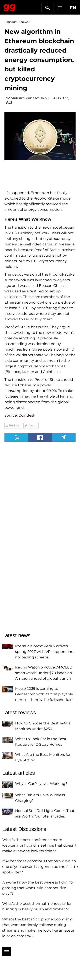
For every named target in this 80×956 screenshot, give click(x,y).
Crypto (32, 425)
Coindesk (26, 415)
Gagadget (9, 6)
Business (15, 425)
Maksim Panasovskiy (29, 98)
